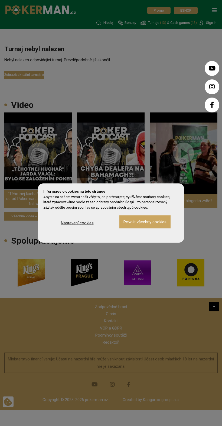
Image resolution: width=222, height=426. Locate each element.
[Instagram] (212, 86)
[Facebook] (212, 105)
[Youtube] (212, 68)
